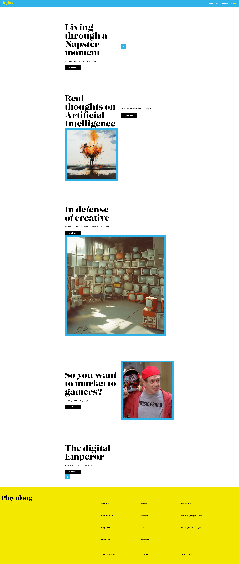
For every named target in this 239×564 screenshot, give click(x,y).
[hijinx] (8, 3)
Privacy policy (186, 554)
